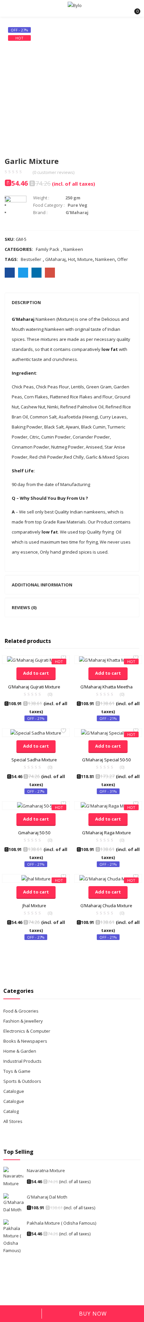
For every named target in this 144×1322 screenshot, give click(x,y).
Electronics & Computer (26, 1031)
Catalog (11, 1111)
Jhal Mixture (34, 906)
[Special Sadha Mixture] (35, 732)
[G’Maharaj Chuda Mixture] (108, 878)
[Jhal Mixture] (36, 878)
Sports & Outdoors (22, 1081)
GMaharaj (55, 259)
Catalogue (13, 1091)
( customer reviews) (53, 172)
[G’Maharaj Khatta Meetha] (108, 659)
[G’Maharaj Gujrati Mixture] (36, 659)
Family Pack (47, 249)
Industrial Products (22, 1061)
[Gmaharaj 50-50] (36, 805)
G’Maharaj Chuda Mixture (106, 906)
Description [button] (26, 302)
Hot (71, 259)
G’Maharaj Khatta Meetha (106, 687)
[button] (133, 8)
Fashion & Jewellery (23, 1021)
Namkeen (73, 249)
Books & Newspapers (25, 1041)
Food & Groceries (21, 1011)
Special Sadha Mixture (34, 760)
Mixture (85, 259)
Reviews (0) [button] (24, 607)
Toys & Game (16, 1071)
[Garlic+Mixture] (23, 273)
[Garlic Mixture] (10, 273)
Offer (122, 259)
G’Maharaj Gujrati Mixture (34, 687)
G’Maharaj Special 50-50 (106, 760)
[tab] (72, 302)
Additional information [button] (42, 585)
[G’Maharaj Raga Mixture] (108, 805)
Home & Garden (19, 1051)
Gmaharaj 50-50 (34, 833)
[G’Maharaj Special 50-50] (108, 732)
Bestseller (31, 259)
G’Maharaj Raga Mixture (106, 833)
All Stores (12, 1121)
